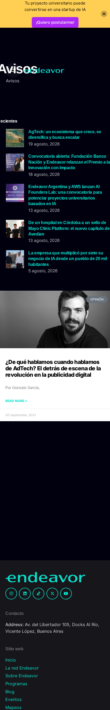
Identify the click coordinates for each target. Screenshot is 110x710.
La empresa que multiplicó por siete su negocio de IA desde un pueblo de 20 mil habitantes (67, 258)
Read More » (16, 401)
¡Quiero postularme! (55, 22)
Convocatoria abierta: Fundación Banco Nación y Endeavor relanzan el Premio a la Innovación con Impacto (69, 162)
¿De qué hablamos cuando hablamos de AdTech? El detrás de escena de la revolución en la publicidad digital (53, 368)
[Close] (104, 14)
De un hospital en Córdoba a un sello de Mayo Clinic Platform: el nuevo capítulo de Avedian (68, 228)
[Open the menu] (12, 70)
